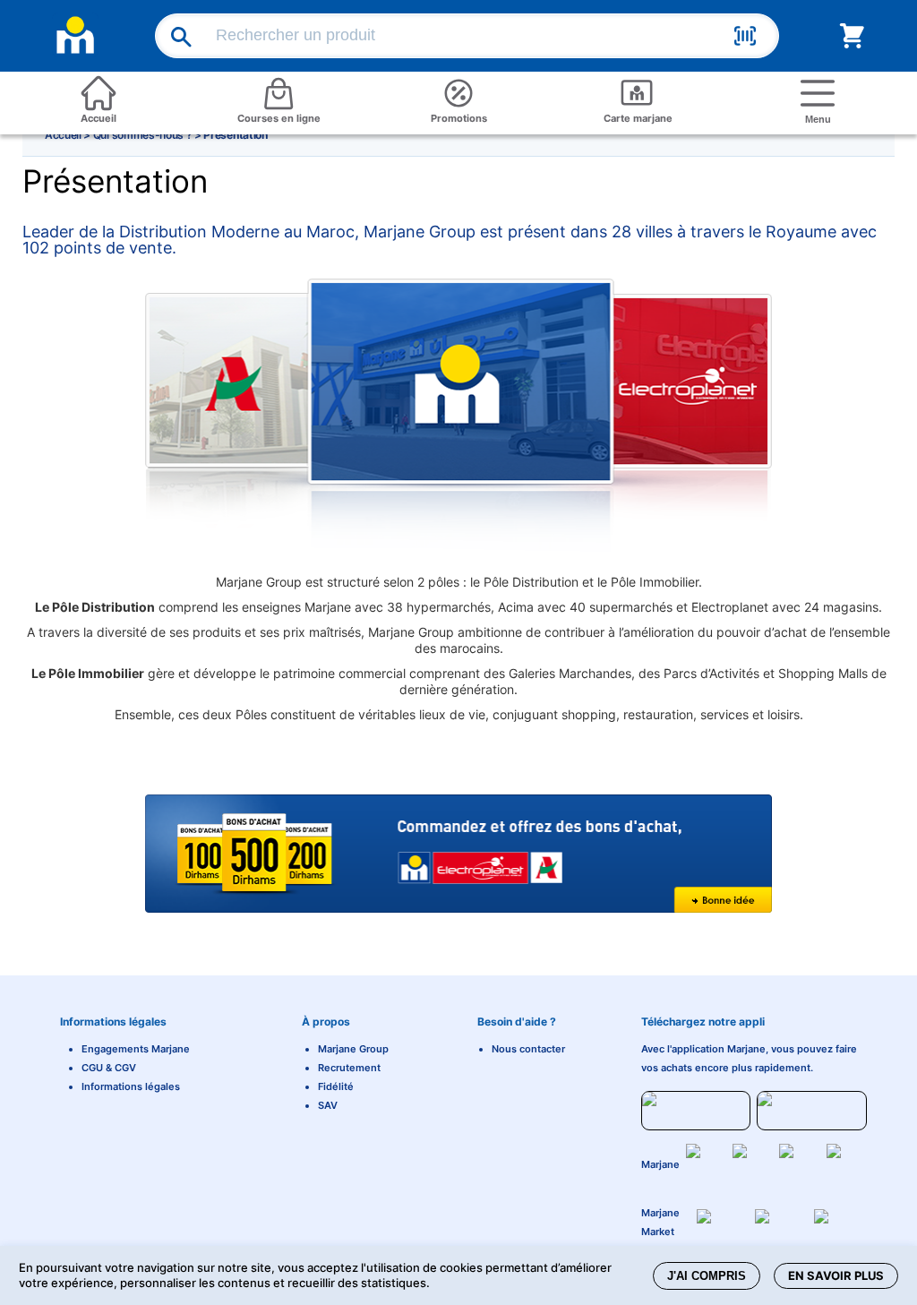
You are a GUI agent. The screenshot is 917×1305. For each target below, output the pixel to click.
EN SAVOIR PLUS (836, 1275)
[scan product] (745, 38)
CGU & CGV (108, 1067)
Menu (818, 119)
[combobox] (470, 36)
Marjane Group (353, 1049)
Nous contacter (528, 1049)
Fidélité (336, 1086)
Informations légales (130, 1086)
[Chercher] (172, 36)
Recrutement (349, 1067)
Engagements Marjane (135, 1049)
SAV (328, 1105)
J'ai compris (706, 1276)
